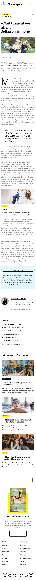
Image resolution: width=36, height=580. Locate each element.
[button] (33, 14)
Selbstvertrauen (21, 221)
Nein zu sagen (22, 118)
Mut (23, 81)
